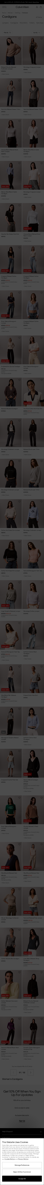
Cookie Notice (9, 1159)
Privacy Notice (23, 1159)
